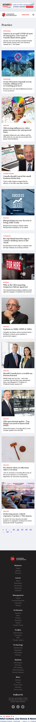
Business (6, 282)
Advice (18, 581)
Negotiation (18, 650)
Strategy (18, 605)
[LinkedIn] (18, 706)
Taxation (18, 623)
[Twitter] (13, 706)
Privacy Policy (18, 685)
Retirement (18, 588)
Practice (6, 125)
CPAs (18, 637)
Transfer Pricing (18, 625)
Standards (18, 620)
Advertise (18, 680)
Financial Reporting (18, 600)
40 (14, 530)
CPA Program (18, 662)
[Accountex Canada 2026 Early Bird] (18, 6)
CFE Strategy (18, 667)
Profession (6, 31)
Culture (18, 598)
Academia (18, 613)
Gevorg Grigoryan (18, 672)
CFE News (18, 665)
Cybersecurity (18, 648)
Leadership (18, 603)
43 (26, 530)
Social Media (18, 652)
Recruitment (18, 585)
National (18, 570)
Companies (18, 635)
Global (18, 568)
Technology (7, 236)
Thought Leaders (8, 173)
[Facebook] (22, 706)
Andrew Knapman (18, 670)
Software (18, 655)
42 (22, 530)
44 (31, 530)
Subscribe (25, 15)
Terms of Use (18, 689)
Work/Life (18, 590)
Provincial (18, 573)
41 (18, 530)
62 (7, 532)
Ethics (18, 615)
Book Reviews (18, 633)
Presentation (18, 583)
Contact (18, 682)
